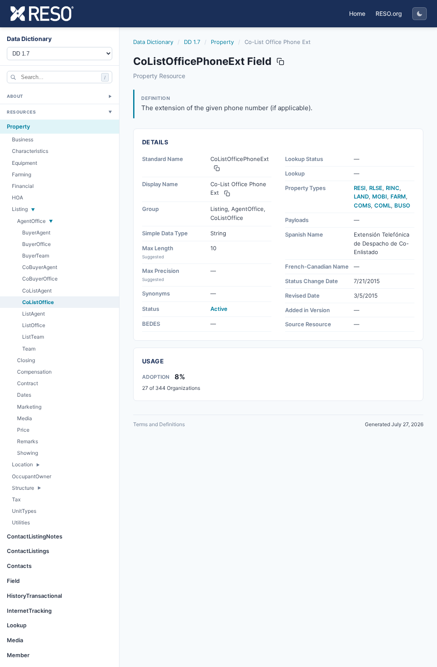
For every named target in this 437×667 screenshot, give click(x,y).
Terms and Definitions (159, 424)
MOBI (379, 196)
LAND (361, 196)
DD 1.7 (192, 41)
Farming (21, 174)
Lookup (16, 625)
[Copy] (216, 168)
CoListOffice (38, 302)
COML (382, 205)
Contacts (19, 565)
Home (357, 13)
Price (23, 430)
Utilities (21, 522)
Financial (23, 186)
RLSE (375, 187)
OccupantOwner (31, 476)
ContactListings (28, 550)
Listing (20, 209)
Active (218, 308)
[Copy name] (280, 61)
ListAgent (33, 313)
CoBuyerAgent (39, 267)
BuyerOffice (36, 244)
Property (18, 126)
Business (22, 139)
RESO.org (389, 13)
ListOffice (33, 325)
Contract (27, 383)
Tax (16, 499)
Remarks (27, 441)
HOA (17, 197)
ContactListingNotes (34, 536)
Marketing (29, 407)
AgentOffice (31, 221)
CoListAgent (37, 290)
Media (24, 418)
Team (28, 348)
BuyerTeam (35, 255)
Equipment (24, 163)
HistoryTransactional (34, 595)
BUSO (402, 205)
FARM (398, 196)
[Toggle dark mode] (419, 13)
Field (13, 580)
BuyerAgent (36, 232)
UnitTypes (24, 511)
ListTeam (33, 337)
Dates (24, 395)
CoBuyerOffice (40, 278)
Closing (26, 360)
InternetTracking (29, 610)
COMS (362, 205)
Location (22, 464)
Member (18, 655)
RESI (360, 187)
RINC (392, 187)
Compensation (34, 372)
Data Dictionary (153, 41)
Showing (27, 453)
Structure (23, 488)
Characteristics (30, 151)
